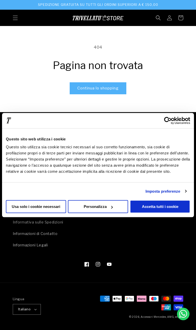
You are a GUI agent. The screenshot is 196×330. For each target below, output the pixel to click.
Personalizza (95, 206)
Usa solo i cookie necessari (36, 206)
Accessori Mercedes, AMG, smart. (162, 316)
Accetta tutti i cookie (160, 206)
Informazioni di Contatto (35, 233)
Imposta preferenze (162, 191)
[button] (15, 17)
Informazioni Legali (30, 245)
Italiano (24, 309)
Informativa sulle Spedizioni (38, 222)
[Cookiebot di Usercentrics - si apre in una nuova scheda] (167, 120)
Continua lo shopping (98, 88)
